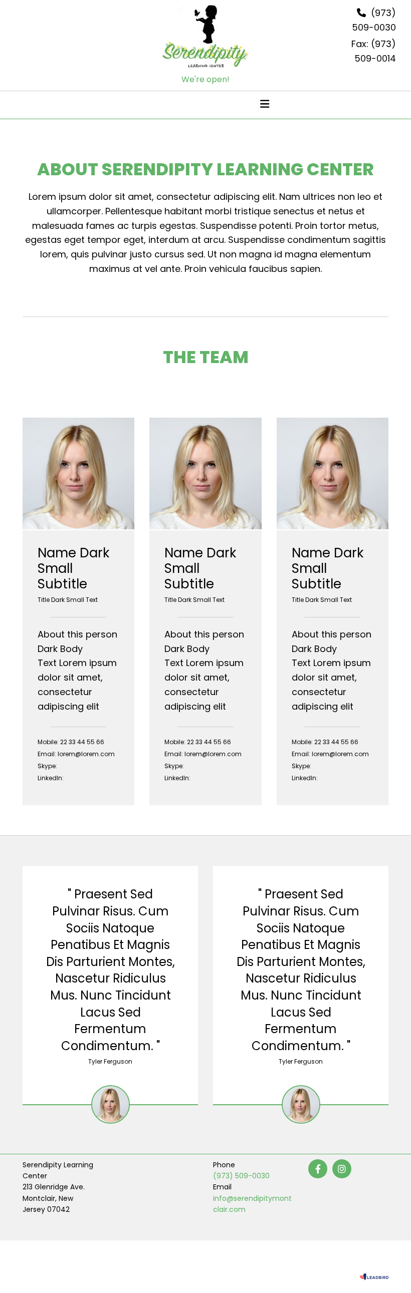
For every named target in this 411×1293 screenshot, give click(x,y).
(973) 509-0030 (241, 1176)
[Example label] (341, 1168)
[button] (146, 105)
